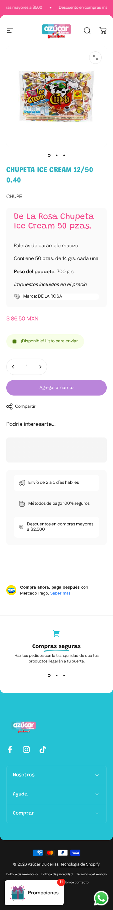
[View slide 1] (49, 675)
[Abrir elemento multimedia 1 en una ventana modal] (95, 57)
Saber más (60, 593)
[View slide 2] (56, 675)
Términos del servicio (91, 874)
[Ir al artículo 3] (64, 155)
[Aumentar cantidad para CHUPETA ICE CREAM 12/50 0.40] (40, 367)
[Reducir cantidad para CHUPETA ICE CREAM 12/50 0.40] (13, 367)
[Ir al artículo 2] (56, 155)
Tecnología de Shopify (80, 864)
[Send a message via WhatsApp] (101, 898)
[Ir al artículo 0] (49, 155)
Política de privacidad (57, 874)
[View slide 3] (64, 675)
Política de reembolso (22, 874)
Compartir (25, 406)
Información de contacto (70, 882)
